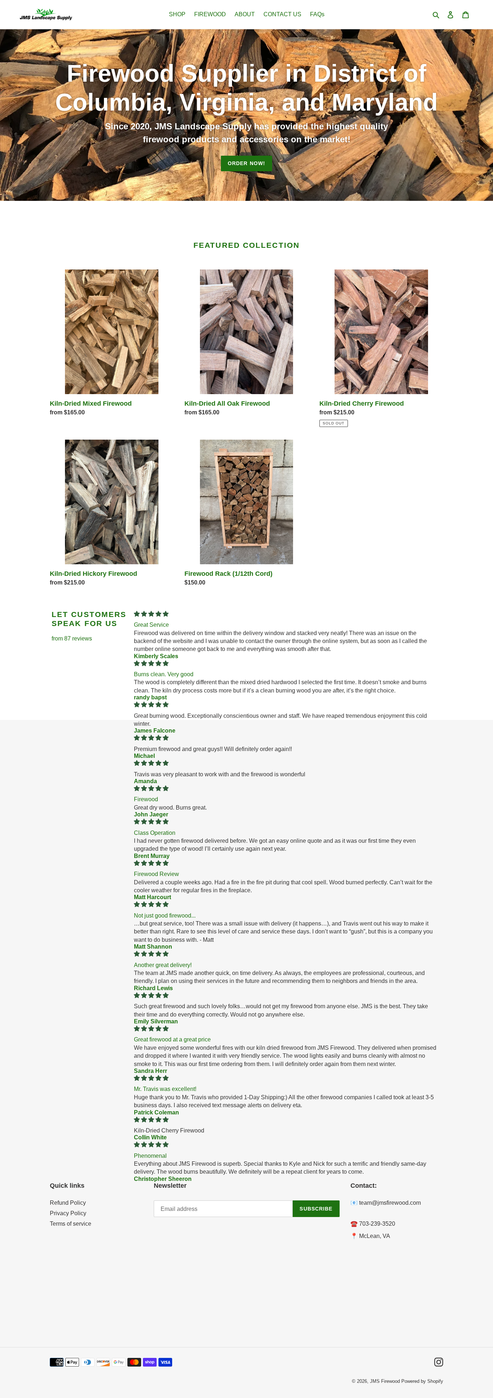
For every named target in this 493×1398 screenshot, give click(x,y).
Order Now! (246, 163)
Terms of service (70, 1224)
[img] (285, 614)
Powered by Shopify (422, 1381)
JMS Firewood (385, 1381)
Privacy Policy (68, 1213)
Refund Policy (68, 1203)
